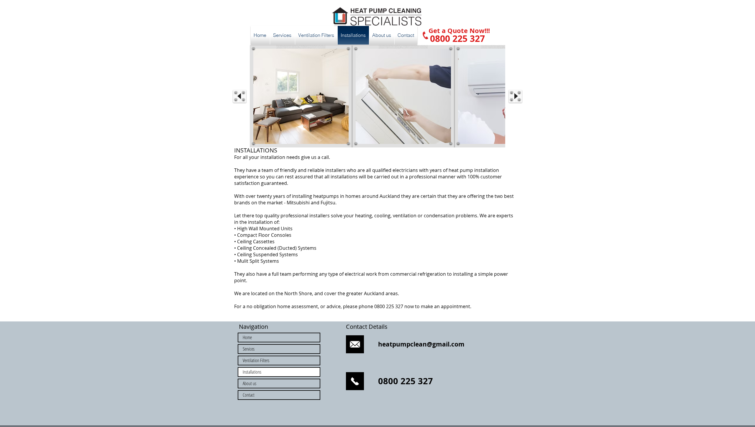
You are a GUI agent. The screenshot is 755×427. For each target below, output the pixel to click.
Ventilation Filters (256, 360)
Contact (249, 395)
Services (249, 349)
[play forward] (515, 96)
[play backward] (239, 96)
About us (249, 383)
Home (247, 337)
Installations (252, 372)
